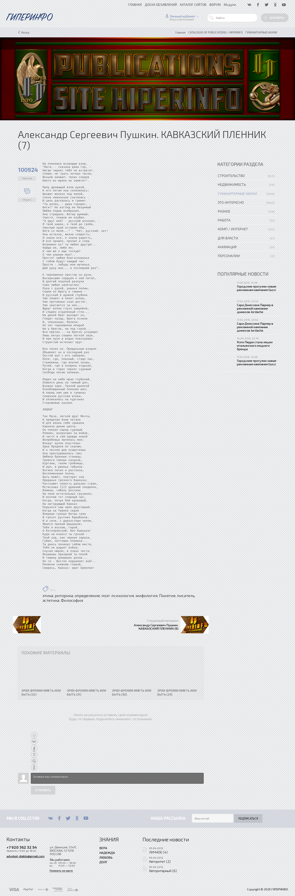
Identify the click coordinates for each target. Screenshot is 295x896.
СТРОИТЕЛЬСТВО (231, 175)
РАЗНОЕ (224, 211)
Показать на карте (61, 870)
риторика (64, 595)
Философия (72, 600)
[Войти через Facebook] (34, 748)
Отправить (43, 790)
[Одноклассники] (77, 818)
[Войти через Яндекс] (34, 754)
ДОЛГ (103, 862)
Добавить (277, 17)
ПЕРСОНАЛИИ (229, 256)
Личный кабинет (182, 16)
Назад (25, 32)
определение (87, 595)
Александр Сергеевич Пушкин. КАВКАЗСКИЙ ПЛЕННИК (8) (156, 626)
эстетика (51, 600)
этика (48, 595)
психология (122, 595)
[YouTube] (85, 818)
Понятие (167, 595)
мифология (147, 595)
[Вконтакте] (50, 818)
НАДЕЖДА (107, 853)
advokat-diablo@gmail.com (25, 856)
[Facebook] (59, 818)
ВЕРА (103, 848)
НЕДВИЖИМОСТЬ (232, 184)
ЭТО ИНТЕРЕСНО (231, 202)
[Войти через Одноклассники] (34, 767)
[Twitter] (68, 818)
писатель (186, 595)
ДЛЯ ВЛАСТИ (228, 238)
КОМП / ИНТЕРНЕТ (233, 229)
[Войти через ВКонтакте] (34, 741)
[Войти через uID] (34, 735)
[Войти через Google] (34, 761)
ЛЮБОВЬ (106, 857)
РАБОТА (224, 220)
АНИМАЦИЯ (227, 247)
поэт (106, 595)
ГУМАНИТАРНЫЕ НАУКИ (237, 193)
